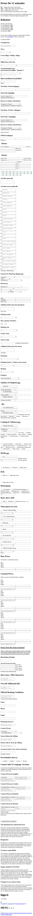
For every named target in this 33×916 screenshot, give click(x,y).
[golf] (16, 173)
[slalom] (20, 173)
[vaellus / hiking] (23, 172)
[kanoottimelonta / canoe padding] (13, 172)
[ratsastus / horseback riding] (6, 173)
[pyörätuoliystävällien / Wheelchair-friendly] (19, 175)
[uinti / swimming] (2, 172)
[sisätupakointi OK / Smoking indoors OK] (9, 175)
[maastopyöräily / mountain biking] (9, 173)
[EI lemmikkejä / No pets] (13, 175)
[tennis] (13, 173)
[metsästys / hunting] (27, 172)
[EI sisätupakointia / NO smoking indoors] (16, 175)
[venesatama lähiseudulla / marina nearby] (20, 172)
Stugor (7, 913)
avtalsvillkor (10, 36)
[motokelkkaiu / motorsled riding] (27, 173)
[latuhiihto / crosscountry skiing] (23, 173)
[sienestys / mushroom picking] (30, 172)
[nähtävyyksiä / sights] (30, 173)
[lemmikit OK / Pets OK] (6, 175)
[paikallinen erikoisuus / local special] (2, 175)
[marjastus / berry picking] (2, 173)
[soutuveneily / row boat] (6, 172)
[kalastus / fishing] (16, 172)
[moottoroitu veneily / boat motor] (9, 172)
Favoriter (11, 913)
